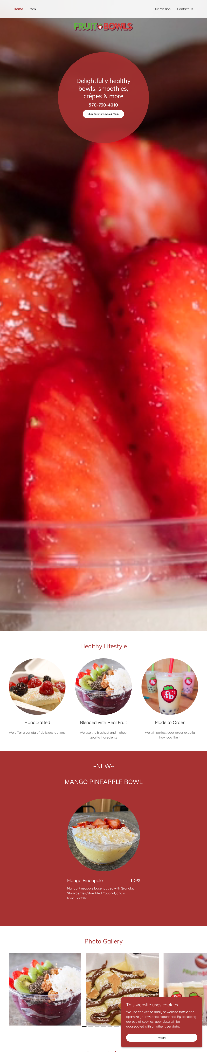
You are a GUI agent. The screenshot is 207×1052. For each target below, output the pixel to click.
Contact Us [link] (185, 9)
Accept (162, 1037)
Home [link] (18, 9)
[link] (103, 8)
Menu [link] (34, 9)
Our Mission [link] (162, 9)
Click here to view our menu (103, 113)
